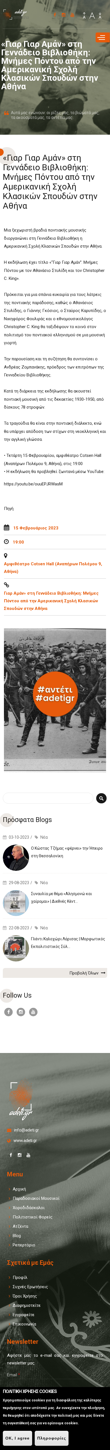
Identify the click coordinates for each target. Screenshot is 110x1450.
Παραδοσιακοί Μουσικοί (36, 1198)
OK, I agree (17, 1438)
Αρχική (19, 1189)
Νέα (44, 837)
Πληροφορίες (51, 1438)
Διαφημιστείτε (27, 1305)
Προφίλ (20, 1277)
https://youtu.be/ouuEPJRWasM (33, 484)
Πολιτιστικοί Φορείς (32, 1217)
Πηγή (9, 508)
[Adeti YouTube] (72, 14)
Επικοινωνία (24, 1324)
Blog (17, 1235)
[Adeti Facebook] (54, 14)
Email (13, 1374)
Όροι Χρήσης (25, 1296)
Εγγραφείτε (23, 1314)
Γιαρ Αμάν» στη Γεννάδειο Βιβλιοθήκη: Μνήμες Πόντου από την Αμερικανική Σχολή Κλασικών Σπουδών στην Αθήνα (51, 601)
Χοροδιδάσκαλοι (29, 1207)
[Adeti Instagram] (63, 14)
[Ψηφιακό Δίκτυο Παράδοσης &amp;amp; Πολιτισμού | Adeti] (18, 17)
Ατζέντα (20, 1226)
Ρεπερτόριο (24, 1245)
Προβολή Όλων (84, 973)
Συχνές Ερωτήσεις (30, 1286)
